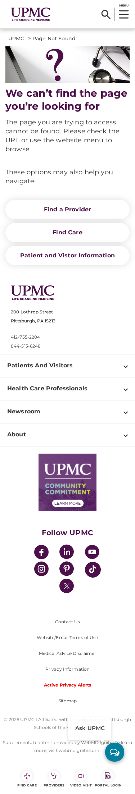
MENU (123, 5)
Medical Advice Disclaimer (67, 653)
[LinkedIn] (66, 553)
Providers (54, 785)
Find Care (67, 232)
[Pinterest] (66, 570)
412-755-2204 (25, 337)
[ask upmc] (114, 752)
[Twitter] (66, 586)
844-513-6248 (26, 346)
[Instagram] (41, 570)
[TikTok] (93, 570)
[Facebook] (41, 553)
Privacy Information (67, 669)
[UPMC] (30, 14)
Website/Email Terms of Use (67, 637)
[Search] (106, 14)
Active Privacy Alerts (67, 685)
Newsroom (23, 411)
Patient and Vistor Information (67, 255)
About (16, 434)
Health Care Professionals (47, 388)
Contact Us (67, 621)
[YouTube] (92, 553)
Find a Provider (67, 209)
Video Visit (81, 785)
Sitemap (67, 700)
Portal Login (108, 785)
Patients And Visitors (40, 365)
